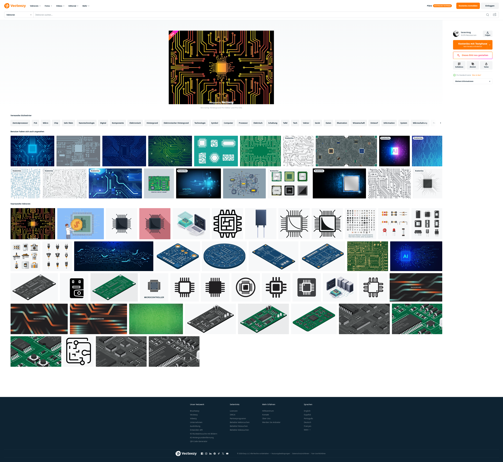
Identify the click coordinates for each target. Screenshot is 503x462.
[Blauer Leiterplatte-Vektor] (32, 151)
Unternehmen (196, 422)
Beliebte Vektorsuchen (240, 422)
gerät (317, 123)
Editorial (72, 6)
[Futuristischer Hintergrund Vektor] (389, 183)
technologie (199, 123)
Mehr (84, 6)
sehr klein (68, 123)
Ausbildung (195, 426)
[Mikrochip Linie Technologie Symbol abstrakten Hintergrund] (260, 151)
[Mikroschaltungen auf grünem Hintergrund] (156, 319)
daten (328, 123)
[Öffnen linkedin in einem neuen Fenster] (210, 454)
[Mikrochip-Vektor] (78, 151)
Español (307, 414)
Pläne (429, 5)
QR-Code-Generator (198, 441)
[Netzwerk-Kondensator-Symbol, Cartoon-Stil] (260, 223)
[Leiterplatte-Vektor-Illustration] (124, 151)
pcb (35, 123)
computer (228, 123)
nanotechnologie (86, 123)
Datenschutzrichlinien (300, 453)
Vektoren (34, 6)
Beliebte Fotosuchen (239, 426)
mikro (45, 123)
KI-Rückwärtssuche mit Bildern (203, 433)
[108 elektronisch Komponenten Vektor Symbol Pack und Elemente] (360, 223)
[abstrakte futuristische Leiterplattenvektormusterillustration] (298, 151)
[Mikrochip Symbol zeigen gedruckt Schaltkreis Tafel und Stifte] (227, 223)
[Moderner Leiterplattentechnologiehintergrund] (26, 183)
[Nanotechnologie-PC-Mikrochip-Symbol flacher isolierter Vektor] (121, 223)
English (307, 411)
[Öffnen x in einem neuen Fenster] (223, 454)
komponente (118, 123)
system (403, 123)
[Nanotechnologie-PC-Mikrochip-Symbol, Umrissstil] (294, 223)
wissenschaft (359, 123)
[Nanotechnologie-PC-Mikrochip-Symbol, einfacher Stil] (327, 223)
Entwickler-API (196, 430)
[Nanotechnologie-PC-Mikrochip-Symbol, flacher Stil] (154, 223)
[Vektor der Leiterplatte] (427, 151)
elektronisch (135, 123)
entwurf (374, 123)
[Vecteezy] (15, 5)
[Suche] (487, 14)
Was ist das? (476, 75)
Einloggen (489, 5)
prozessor (243, 123)
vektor (306, 123)
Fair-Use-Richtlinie (318, 453)
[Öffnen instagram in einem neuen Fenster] (206, 454)
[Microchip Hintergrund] (33, 223)
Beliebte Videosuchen (239, 430)
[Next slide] (438, 123)
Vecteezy (194, 414)
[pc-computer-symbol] (74, 287)
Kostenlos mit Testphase (472, 45)
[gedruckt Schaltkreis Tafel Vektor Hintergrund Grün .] (367, 256)
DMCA (232, 414)
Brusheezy (194, 411)
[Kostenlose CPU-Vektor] (289, 183)
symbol (214, 123)
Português (308, 418)
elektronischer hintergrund (176, 123)
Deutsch (307, 422)
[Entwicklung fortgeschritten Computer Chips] (191, 223)
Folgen (487, 35)
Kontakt (265, 414)
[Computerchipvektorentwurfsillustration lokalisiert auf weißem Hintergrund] (427, 183)
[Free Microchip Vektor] (244, 183)
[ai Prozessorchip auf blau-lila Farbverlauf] (394, 151)
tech (295, 123)
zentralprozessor (20, 123)
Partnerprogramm (238, 418)
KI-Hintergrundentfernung (202, 437)
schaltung (272, 123)
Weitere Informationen (464, 81)
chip (56, 123)
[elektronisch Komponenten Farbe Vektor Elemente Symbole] (394, 223)
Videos (59, 6)
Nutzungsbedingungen (281, 453)
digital (103, 123)
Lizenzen (234, 411)
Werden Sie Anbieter (271, 422)
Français (307, 426)
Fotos (47, 6)
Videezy (193, 418)
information (389, 123)
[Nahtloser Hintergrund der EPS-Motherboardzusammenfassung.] (346, 151)
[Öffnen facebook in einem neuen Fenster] (202, 454)
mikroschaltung (420, 123)
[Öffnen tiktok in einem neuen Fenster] (219, 454)
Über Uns (266, 418)
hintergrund (152, 123)
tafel (285, 123)
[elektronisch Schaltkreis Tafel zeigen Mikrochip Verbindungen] (78, 351)
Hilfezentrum (268, 411)
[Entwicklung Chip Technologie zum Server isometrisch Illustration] (340, 287)
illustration (342, 123)
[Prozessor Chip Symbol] (184, 287)
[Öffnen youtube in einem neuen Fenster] (227, 454)
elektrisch (258, 123)
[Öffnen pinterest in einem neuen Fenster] (215, 454)
